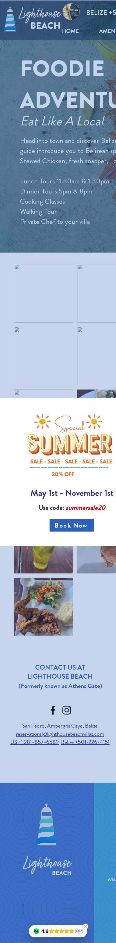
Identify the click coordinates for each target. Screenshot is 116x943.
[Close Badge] (85, 926)
